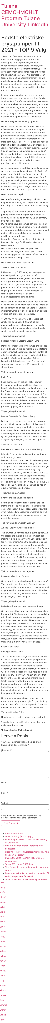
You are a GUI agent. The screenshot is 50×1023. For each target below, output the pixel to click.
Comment (6, 750)
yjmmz (3, 926)
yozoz (3, 946)
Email (4, 793)
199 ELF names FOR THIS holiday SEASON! (26, 879)
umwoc (3, 1005)
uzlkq (2, 907)
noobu (3, 970)
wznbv (3, 1010)
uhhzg (3, 1014)
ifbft (2, 916)
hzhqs (3, 956)
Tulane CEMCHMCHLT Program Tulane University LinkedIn (24, 15)
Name (5, 782)
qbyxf (3, 897)
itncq (2, 887)
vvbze (3, 951)
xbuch (3, 990)
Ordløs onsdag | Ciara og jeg (19, 836)
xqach (3, 902)
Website (5, 803)
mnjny (3, 961)
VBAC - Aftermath (14, 833)
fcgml (3, 1000)
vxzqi (2, 912)
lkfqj (2, 980)
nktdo (3, 931)
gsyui (2, 921)
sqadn (3, 985)
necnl (2, 975)
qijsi (2, 882)
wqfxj (2, 892)
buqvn (3, 941)
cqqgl (3, 936)
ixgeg (2, 965)
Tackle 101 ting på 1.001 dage (19, 864)
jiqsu (2, 1019)
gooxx (3, 995)
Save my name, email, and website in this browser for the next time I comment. (21, 817)
